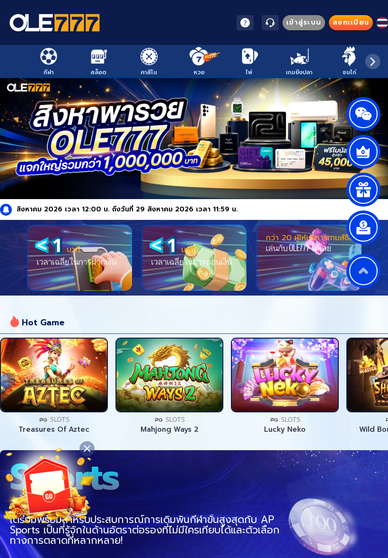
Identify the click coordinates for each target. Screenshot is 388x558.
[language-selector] (382, 22)
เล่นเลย (54, 375)
